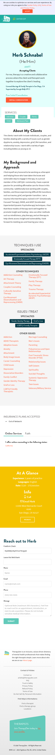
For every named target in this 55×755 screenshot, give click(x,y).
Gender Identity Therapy (20, 321)
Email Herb (29, 501)
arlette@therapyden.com (27, 678)
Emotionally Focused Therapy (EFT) (27, 258)
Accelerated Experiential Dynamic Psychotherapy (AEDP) (27, 254)
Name (6, 568)
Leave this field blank (12, 557)
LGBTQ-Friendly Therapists (27, 325)
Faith (27, 433)
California (9, 446)
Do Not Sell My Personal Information (27, 694)
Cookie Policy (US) (34, 5)
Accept (27, 11)
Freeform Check (10, 546)
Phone (6, 590)
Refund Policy (27, 688)
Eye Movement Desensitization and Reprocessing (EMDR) (27, 263)
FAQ (27, 680)
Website (27, 519)
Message (6, 601)
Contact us (27, 675)
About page (27, 660)
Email (6, 579)
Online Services (13, 433)
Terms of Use (27, 691)
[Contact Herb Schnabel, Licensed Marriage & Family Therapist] (27, 39)
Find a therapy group (28, 706)
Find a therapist (28, 703)
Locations (27, 709)
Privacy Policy (27, 686)
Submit (11, 621)
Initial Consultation (18, 100)
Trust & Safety (27, 683)
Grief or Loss (38, 321)
